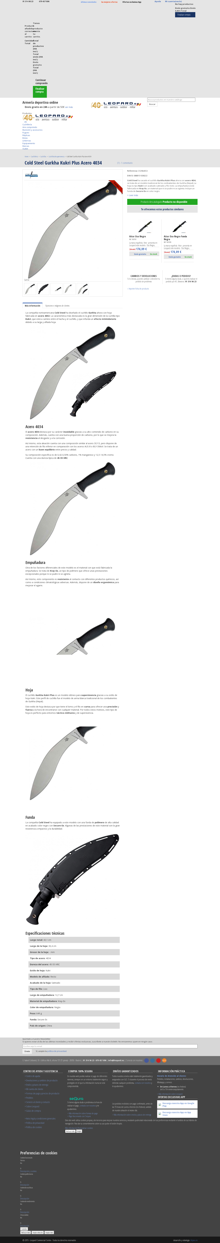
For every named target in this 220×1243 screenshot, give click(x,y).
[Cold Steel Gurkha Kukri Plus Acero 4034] (30, 289)
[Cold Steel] (31, 174)
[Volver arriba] (146, 108)
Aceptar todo (49, 1232)
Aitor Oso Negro (137, 238)
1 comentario (127, 163)
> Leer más (132, 195)
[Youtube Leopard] (158, 1060)
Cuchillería (27, 124)
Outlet (25, 148)
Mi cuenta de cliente (34, 1089)
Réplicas (26, 135)
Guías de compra (33, 1110)
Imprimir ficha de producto (139, 288)
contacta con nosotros (88, 1105)
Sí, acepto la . (51, 1051)
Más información (32, 305)
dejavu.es (194, 1240)
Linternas (26, 140)
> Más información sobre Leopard (169, 1093)
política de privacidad (56, 1051)
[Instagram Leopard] (152, 1060)
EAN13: (130, 175)
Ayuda (158, 1)
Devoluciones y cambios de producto (42, 1080)
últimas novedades (88, 2)
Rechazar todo (70, 1131)
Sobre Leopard (32, 1106)
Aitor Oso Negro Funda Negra (175, 239)
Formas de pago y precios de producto (42, 1093)
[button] (28, 1171)
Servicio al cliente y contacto (38, 1102)
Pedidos (29, 1097)
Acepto (79, 1131)
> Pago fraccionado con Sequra (79, 1116)
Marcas (25, 146)
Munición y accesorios (32, 130)
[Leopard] (118, 105)
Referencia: (132, 170)
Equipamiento (28, 143)
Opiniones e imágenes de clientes (57, 305)
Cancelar (24, 1229)
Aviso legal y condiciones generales (41, 1118)
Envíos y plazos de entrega (37, 1084)
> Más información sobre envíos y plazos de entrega (131, 1114)
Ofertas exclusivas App (131, 2)
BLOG (164, 1060)
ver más (69, 107)
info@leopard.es (116, 1060)
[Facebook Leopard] (146, 1060)
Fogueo (25, 132)
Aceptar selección (38, 1232)
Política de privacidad (35, 1122)
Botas (25, 138)
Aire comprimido (29, 127)
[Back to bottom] (23, 110)
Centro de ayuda (33, 1076)
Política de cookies (34, 1127)
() (25, 121)
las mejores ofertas (109, 2)
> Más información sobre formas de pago (82, 1113)
